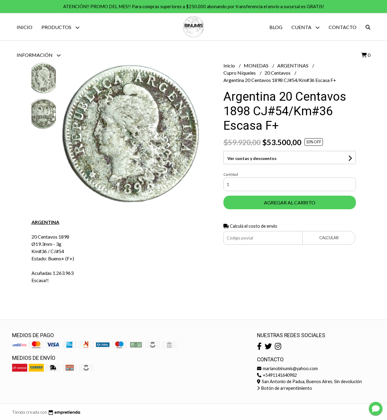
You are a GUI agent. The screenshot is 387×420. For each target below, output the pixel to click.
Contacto (342, 27)
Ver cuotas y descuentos (252, 158)
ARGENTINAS (293, 65)
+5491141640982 (279, 375)
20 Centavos (278, 73)
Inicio (24, 27)
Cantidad (230, 174)
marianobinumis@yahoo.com (290, 368)
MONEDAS (256, 65)
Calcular (329, 237)
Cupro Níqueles (240, 73)
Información (35, 55)
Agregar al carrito (289, 202)
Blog (275, 27)
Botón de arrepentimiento (286, 388)
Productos (56, 27)
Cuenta (301, 27)
